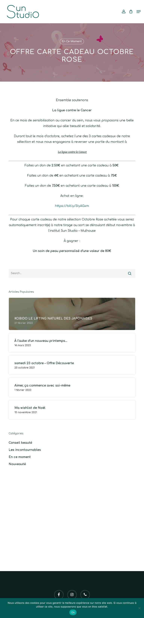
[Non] (139, 608)
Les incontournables (25, 450)
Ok (73, 612)
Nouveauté (17, 464)
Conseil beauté (20, 442)
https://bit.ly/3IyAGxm (72, 206)
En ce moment (72, 41)
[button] (138, 12)
